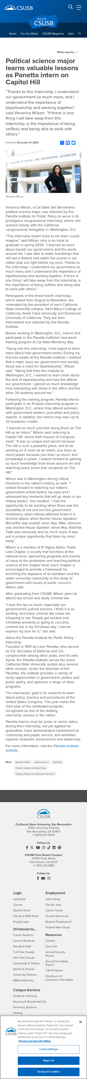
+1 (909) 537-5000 (43, 835)
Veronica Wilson (23, 762)
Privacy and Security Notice (35, 1041)
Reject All (48, 1060)
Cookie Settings (48, 1049)
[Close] (80, 1022)
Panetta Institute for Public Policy (31, 768)
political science (41, 762)
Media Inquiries (65, 52)
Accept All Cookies (48, 1071)
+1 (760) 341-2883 (43, 865)
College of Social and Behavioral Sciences (35, 774)
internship (57, 762)
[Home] (18, 8)
